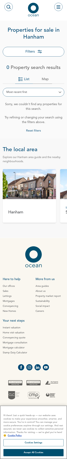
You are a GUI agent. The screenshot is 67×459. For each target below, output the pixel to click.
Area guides (42, 286)
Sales (5, 291)
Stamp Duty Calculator (15, 352)
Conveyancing (10, 306)
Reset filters (33, 130)
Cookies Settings (33, 443)
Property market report (48, 296)
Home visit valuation (13, 332)
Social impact (43, 306)
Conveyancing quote (14, 337)
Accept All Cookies (33, 452)
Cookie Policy (15, 436)
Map (45, 79)
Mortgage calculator (14, 347)
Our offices (9, 286)
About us (41, 291)
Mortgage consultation (15, 342)
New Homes (9, 311)
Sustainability (43, 301)
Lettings (7, 296)
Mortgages (9, 301)
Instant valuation (11, 327)
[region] (33, 432)
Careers (40, 311)
